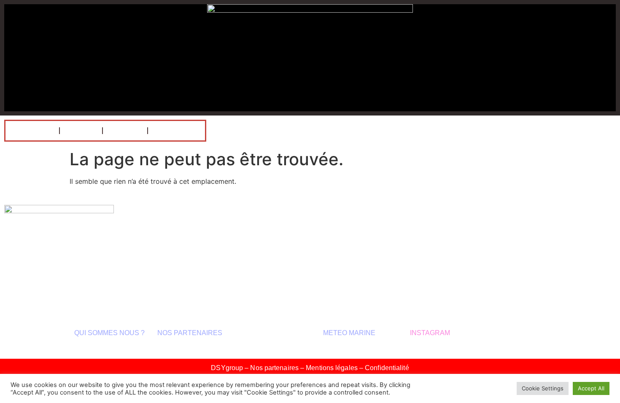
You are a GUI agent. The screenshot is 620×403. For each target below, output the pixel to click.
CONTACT (176, 130)
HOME (81, 130)
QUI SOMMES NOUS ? (109, 332)
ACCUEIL (32, 130)
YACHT (125, 130)
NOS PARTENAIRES (189, 332)
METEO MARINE (350, 332)
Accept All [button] (591, 388)
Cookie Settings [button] (542, 388)
